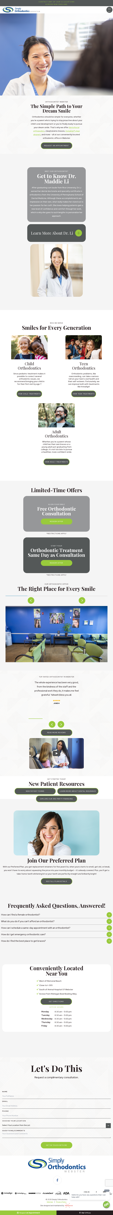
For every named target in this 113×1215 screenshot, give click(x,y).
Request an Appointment (56, 146)
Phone (5, 1111)
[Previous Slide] (31, 600)
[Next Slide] (82, 600)
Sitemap (50, 1202)
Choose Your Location (14, 1121)
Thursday (45, 1022)
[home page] (21, 10)
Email (5, 1101)
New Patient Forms (35, 791)
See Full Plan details (56, 881)
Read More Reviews (56, 733)
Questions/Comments (13, 1131)
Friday (44, 1026)
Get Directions (56, 1001)
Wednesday (46, 1018)
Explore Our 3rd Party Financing (56, 799)
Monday (45, 1011)
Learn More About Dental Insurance (78, 791)
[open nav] (109, 10)
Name (5, 1092)
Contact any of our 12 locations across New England (56, 3)
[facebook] (57, 1180)
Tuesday (45, 1015)
